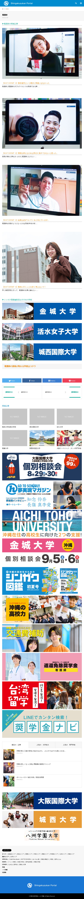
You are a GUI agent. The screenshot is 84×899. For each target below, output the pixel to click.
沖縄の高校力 (45, 859)
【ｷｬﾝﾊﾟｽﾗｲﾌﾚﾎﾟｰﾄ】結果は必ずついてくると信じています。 (25, 220)
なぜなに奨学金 (13, 864)
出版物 (4, 872)
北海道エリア (12, 854)
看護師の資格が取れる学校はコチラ (20, 366)
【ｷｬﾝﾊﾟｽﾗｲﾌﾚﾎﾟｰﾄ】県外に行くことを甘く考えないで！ (24, 287)
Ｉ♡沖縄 (4, 870)
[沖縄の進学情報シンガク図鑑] (18, 3)
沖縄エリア (71, 854)
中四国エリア (54, 854)
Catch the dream (14, 859)
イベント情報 (12, 862)
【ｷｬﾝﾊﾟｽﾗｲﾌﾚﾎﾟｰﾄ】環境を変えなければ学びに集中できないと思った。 (30, 153)
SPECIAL (5, 859)
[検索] (76, 3)
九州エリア (63, 854)
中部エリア (37, 854)
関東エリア (28, 854)
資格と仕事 (22, 864)
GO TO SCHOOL (26, 859)
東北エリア (20, 854)
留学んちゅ (58, 859)
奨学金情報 (28, 862)
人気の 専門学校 (68, 745)
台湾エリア (13, 856)
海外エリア (5, 856)
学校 (3, 867)
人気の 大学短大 (42, 745)
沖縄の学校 (37, 862)
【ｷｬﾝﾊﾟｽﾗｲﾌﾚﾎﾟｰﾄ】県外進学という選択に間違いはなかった (25, 83)
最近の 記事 (15, 745)
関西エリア (45, 854)
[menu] (80, 3)
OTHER (4, 864)
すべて (4, 854)
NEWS (4, 862)
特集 (51, 859)
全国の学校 (20, 862)
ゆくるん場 (36, 859)
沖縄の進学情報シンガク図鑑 (37, 896)
